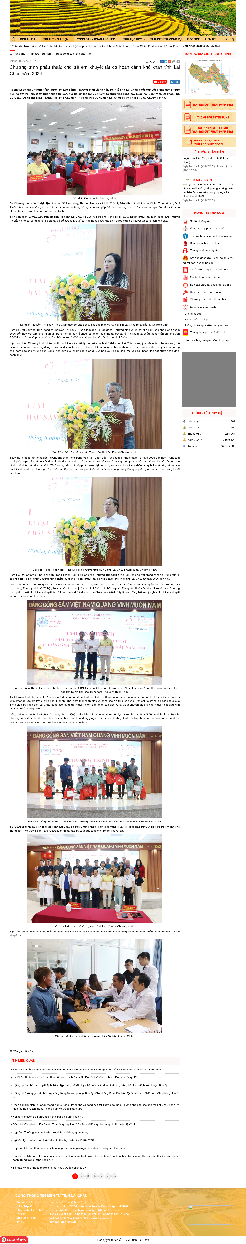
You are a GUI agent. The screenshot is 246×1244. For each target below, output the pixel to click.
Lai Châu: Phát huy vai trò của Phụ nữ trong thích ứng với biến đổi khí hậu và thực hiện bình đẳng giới (126, 46)
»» (114, 1176)
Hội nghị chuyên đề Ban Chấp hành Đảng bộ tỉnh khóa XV (48, 1116)
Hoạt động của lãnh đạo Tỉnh (73, 53)
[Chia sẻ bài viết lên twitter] (165, 61)
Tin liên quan (23, 1060)
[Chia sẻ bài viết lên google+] (169, 61)
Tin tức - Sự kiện (41, 53)
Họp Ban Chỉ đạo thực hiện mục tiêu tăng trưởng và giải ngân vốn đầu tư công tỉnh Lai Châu (69, 1148)
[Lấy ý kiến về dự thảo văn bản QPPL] (209, 129)
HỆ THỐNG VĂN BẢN (208, 152)
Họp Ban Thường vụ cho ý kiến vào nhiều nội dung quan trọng (51, 1132)
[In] (174, 61)
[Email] (178, 61)
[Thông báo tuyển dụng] (209, 117)
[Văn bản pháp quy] (209, 104)
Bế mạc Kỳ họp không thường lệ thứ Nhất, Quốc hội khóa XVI (50, 1167)
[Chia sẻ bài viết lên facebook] (162, 61)
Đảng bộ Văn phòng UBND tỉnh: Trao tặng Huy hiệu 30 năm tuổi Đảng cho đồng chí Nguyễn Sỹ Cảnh (74, 1124)
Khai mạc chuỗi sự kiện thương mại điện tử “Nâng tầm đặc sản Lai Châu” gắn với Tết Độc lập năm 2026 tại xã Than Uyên (87, 1069)
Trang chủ (18, 53)
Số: (197, 166)
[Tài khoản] (233, 39)
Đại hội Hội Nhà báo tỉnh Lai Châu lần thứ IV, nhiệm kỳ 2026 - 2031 (53, 1140)
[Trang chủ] (13, 39)
